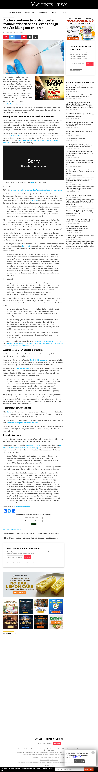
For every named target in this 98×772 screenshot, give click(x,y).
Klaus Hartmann (31, 533)
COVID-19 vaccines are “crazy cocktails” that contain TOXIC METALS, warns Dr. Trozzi (79, 220)
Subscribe (88, 769)
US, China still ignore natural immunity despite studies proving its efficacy (80, 236)
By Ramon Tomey (77, 192)
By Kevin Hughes (77, 215)
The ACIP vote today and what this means (78, 195)
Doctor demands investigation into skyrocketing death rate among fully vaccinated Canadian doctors (77, 228)
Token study (26, 246)
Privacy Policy (49, 765)
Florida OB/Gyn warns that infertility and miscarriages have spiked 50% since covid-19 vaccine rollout (79, 202)
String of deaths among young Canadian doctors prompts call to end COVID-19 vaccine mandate (80, 171)
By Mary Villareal (77, 166)
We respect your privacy (39, 752)
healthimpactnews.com (15, 104)
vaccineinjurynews (15, 12)
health (22, 533)
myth (40, 533)
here (32, 182)
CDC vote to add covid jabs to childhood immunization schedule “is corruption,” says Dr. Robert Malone (80, 87)
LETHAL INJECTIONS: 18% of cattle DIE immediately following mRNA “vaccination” (79, 145)
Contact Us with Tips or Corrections (49, 760)
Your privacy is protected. (13, 562)
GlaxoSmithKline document (38, 360)
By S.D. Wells (76, 109)
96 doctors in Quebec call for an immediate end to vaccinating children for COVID (79, 96)
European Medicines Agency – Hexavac (48, 341)
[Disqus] (33, 660)
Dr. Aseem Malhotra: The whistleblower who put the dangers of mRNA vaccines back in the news (80, 162)
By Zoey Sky (76, 223)
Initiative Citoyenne (22, 368)
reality (44, 533)
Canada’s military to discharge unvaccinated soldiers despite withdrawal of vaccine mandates (79, 180)
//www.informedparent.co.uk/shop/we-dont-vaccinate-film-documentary (37, 190)
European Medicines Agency (13, 136)
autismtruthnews (30, 12)
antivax (17, 533)
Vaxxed (57, 533)
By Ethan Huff (76, 91)
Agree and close (79, 761)
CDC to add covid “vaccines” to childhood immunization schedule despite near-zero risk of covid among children (80, 115)
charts (8, 412)
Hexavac (35, 201)
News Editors (18, 33)
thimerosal (43, 12)
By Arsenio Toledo (77, 175)
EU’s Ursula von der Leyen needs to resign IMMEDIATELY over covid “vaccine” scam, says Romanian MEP (80, 153)
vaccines (53, 12)
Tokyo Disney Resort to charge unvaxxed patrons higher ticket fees (78, 189)
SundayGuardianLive (33, 445)
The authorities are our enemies (75, 139)
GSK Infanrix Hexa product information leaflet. (22, 423)
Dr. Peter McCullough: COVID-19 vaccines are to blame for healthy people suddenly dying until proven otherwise (79, 211)
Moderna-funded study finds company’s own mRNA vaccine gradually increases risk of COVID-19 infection (79, 124)
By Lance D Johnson (77, 206)
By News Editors (77, 98)
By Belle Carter (76, 127)
